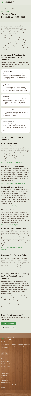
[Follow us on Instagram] (2, 353)
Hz (6, 353)
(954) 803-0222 (7, 361)
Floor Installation (5, 378)
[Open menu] (28, 2)
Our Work (3, 387)
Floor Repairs (4, 380)
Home (2, 8)
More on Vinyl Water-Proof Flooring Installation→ (11, 248)
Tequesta (15, 8)
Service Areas (8, 8)
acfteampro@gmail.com (9, 363)
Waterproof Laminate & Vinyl (8, 384)
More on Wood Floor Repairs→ (10, 225)
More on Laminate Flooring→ (9, 206)
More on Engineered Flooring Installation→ (14, 183)
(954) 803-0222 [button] (9, 328)
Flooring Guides (5, 373)
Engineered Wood (5, 382)
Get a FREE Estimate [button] (8, 323)
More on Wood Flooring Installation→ (12, 162)
